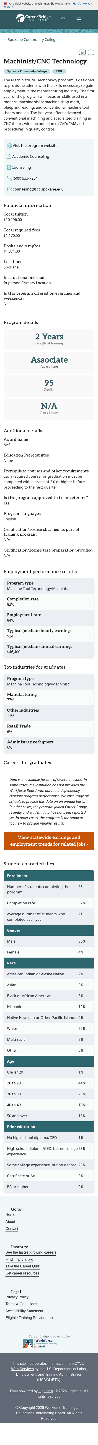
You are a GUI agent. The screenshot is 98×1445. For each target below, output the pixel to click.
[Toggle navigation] (79, 18)
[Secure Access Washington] (63, 18)
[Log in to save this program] (91, 52)
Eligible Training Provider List (29, 1318)
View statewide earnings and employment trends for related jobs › (49, 841)
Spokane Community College (32, 39)
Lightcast (46, 1391)
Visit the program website (35, 145)
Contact (11, 1229)
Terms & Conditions (21, 1304)
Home (10, 1215)
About (10, 1222)
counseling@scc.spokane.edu (38, 189)
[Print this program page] (82, 52)
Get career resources (22, 1273)
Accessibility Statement (24, 1311)
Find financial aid (19, 1259)
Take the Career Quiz (22, 1266)
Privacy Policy (16, 1297)
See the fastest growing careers (30, 1252)
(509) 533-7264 (25, 178)
